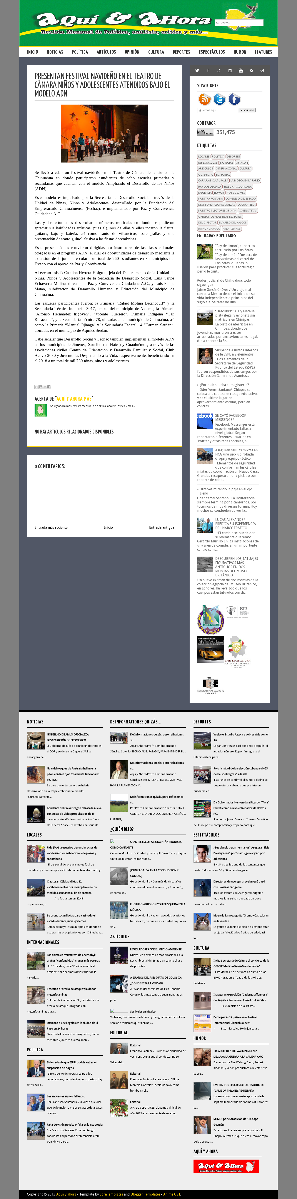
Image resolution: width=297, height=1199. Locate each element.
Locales (203, 156)
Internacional (226, 168)
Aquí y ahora (66, 1194)
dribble (262, 70)
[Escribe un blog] (40, 387)
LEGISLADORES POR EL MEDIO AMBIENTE (156, 949)
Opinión (132, 52)
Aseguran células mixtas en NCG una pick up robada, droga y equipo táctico (236, 454)
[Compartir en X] (45, 387)
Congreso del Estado (240, 198)
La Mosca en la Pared (245, 180)
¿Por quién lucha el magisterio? (224, 385)
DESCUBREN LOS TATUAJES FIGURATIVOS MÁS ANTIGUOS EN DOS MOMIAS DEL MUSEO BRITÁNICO (236, 567)
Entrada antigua (161, 527)
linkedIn (229, 70)
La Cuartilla (246, 204)
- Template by (99, 1194)
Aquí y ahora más (74, 399)
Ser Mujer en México (143, 1011)
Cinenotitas (248, 210)
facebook (208, 70)
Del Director (207, 222)
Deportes (181, 52)
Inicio (32, 52)
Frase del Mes (236, 192)
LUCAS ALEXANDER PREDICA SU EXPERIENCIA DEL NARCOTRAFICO (235, 524)
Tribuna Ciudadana (238, 186)
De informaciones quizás (216, 204)
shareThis (251, 70)
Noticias (55, 52)
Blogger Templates (145, 1194)
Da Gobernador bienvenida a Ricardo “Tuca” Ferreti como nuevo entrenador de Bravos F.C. (241, 808)
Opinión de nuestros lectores (220, 216)
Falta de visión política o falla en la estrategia (75, 1124)
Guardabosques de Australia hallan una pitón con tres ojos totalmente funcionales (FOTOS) (73, 774)
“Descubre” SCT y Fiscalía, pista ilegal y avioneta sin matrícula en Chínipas (235, 315)
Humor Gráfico (209, 228)
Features (263, 52)
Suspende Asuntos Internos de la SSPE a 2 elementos (236, 352)
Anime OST (171, 1194)
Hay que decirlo (209, 186)
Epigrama (205, 192)
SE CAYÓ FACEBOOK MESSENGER (230, 417)
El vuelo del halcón (233, 222)
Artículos (106, 52)
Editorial (223, 174)
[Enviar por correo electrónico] (36, 387)
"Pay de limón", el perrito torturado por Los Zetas (235, 248)
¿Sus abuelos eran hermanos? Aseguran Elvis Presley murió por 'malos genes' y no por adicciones (241, 853)
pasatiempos (232, 228)
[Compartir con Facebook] (49, 387)
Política (80, 52)
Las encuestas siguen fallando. (66, 1096)
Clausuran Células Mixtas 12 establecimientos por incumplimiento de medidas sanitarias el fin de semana (72, 887)
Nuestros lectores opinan (217, 210)
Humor (240, 52)
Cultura (156, 52)
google (219, 70)
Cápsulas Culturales (213, 180)
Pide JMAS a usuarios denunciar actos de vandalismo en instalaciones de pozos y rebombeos (72, 853)
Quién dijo (206, 174)
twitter (197, 70)
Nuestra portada (210, 198)
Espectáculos (212, 52)
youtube (240, 70)
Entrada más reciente (51, 527)
